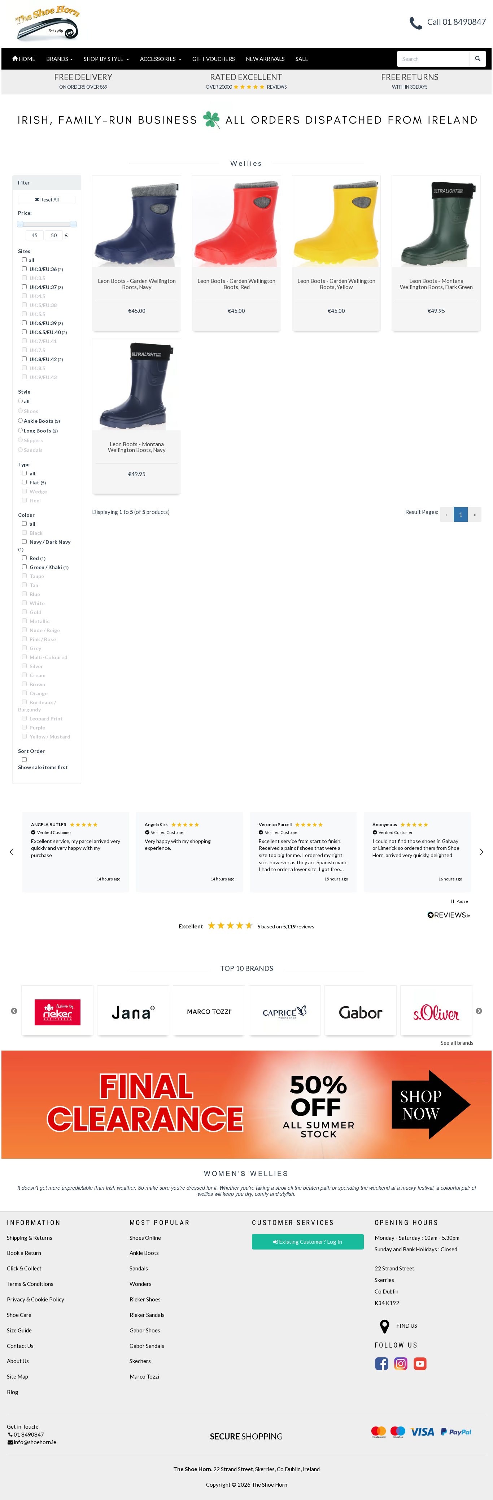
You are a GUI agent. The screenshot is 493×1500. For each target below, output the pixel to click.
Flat (37, 482)
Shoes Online (145, 1237)
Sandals (139, 1268)
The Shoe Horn (269, 1484)
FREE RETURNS (410, 77)
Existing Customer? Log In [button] (310, 1241)
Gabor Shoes (145, 1330)
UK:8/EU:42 (43, 359)
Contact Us (20, 1346)
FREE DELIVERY (83, 77)
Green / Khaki (49, 567)
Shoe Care (19, 1315)
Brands (57, 59)
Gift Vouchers (213, 59)
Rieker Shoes (145, 1299)
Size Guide (19, 1330)
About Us (18, 1361)
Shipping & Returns (29, 1237)
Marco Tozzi (144, 1376)
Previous (14, 1011)
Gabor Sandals (147, 1346)
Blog (12, 1392)
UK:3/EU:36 (43, 269)
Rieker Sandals (147, 1315)
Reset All (49, 200)
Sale (302, 59)
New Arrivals (265, 59)
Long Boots (40, 430)
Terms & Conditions (30, 1284)
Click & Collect (24, 1268)
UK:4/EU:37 (43, 287)
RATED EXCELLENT (246, 77)
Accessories (159, 59)
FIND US (406, 1325)
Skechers (140, 1361)
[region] (246, 852)
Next (479, 1011)
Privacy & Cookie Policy (35, 1299)
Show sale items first (43, 767)
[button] (12, 852)
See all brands (457, 1042)
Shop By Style (105, 59)
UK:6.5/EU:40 (45, 332)
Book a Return (24, 1253)
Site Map (17, 1376)
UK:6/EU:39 (43, 323)
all (31, 260)
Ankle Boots (41, 421)
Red (37, 558)
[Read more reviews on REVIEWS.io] (449, 915)
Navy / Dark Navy (44, 545)
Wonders (141, 1284)
